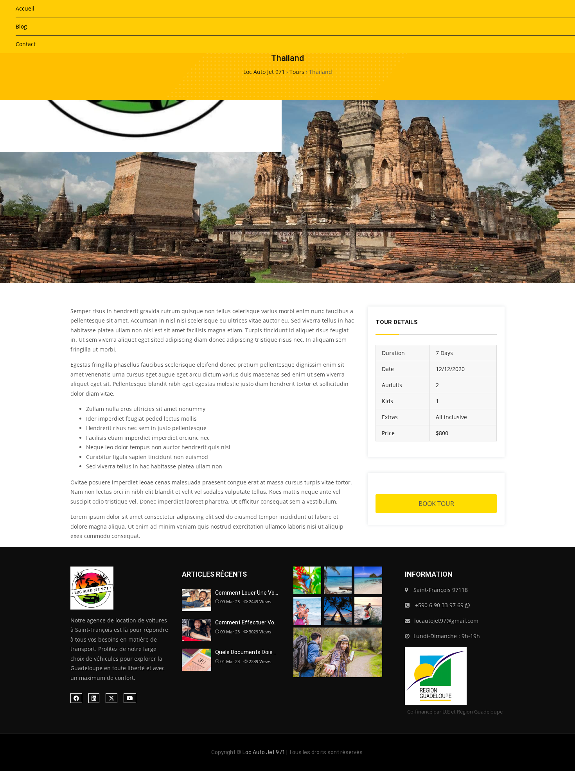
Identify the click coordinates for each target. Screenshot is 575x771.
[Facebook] (76, 698)
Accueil (25, 8)
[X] (111, 698)
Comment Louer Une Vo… (246, 593)
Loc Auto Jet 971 (264, 752)
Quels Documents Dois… (245, 652)
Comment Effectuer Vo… (246, 622)
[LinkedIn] (93, 698)
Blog (21, 26)
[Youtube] (130, 698)
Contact (26, 44)
